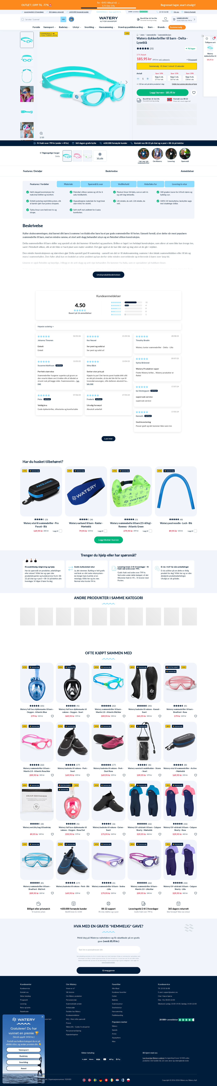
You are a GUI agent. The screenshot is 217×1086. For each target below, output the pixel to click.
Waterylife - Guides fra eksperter (78, 1027)
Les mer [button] (90, 383)
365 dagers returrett (56, 12)
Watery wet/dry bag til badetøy (37, 827)
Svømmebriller (151, 34)
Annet (23, 1068)
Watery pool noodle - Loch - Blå (176, 523)
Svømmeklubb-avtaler (74, 1004)
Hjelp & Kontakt (190, 12)
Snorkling (89, 27)
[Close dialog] (42, 1017)
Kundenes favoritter (119, 992)
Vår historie (70, 992)
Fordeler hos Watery (73, 1011)
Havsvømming (106, 27)
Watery (114, 1026)
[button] (41, 82)
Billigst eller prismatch (38, 908)
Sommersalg (176, 27)
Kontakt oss (24, 992)
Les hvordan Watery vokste (153, 1058)
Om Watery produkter (74, 996)
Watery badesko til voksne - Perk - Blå (72, 886)
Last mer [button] (108, 438)
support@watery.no (171, 992)
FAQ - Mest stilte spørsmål (75, 1019)
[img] (44, 336)
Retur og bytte (25, 1007)
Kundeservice (25, 988)
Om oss (176, 12)
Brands (161, 27)
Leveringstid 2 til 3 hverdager (143, 908)
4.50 (80, 305)
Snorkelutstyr (117, 1007)
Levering (23, 1004)
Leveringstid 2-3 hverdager (34, 12)
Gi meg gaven (108, 970)
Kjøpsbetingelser (72, 1034)
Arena (114, 1033)
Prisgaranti (24, 1000)
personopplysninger (108, 962)
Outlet (114, 996)
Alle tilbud (115, 988)
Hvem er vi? (70, 988)
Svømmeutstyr (117, 1004)
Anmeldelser (187, 171)
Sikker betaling (25, 996)
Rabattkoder (24, 1011)
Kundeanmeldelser (72, 1015)
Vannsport (48, 27)
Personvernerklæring (73, 1030)
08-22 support (108, 908)
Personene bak (71, 1000)
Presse (68, 1023)
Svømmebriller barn (164, 34)
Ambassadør (70, 1007)
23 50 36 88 (163, 12)
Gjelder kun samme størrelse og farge (184, 84)
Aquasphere (116, 1037)
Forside (36, 27)
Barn (150, 27)
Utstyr (76, 27)
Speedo (114, 1030)
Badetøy (63, 27)
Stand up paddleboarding (130, 27)
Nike (113, 1041)
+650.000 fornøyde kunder (79, 12)
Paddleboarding (117, 1015)
